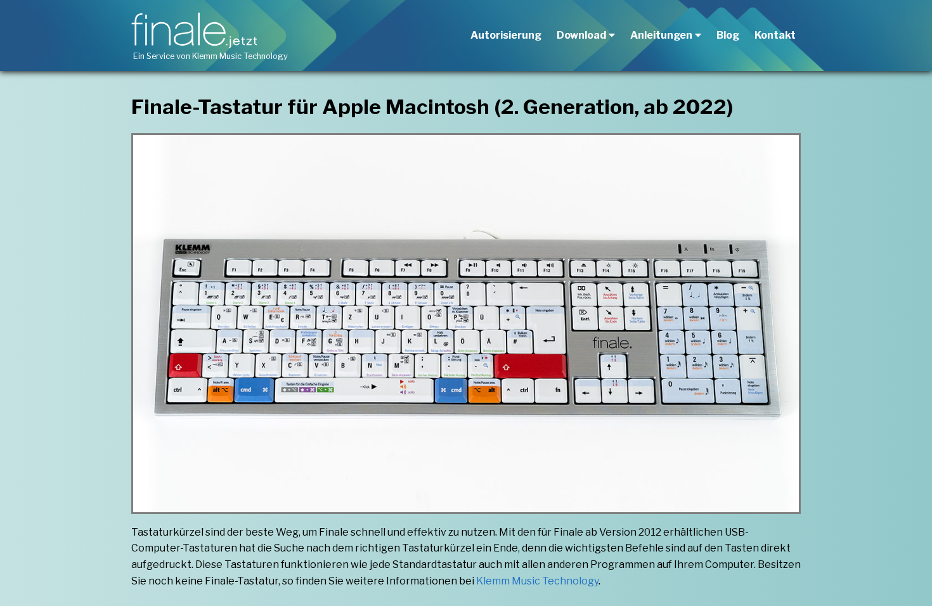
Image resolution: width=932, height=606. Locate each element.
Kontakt (775, 35)
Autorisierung (505, 35)
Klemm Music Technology (240, 56)
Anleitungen (661, 35)
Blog (727, 35)
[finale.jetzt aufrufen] (196, 30)
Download (581, 35)
